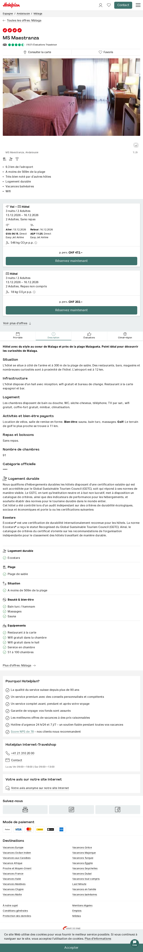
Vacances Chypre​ (13, 889)
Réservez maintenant (71, 261)
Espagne (8, 14)
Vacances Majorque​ (84, 853)
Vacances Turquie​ (82, 858)
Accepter (71, 947)
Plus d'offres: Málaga (17, 665)
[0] (108, 5)
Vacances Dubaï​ (82, 874)
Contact (123, 5)
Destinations (13, 840)
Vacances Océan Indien (17, 853)
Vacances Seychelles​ (85, 868)
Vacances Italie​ (12, 879)
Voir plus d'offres (15, 323)
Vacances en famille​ (84, 889)
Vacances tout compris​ (86, 879)
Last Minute (79, 884)
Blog (71, 809)
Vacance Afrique (12, 863)
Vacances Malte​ (12, 894)
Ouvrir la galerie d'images (136, 145)
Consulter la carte (39, 52)
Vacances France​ (13, 874)
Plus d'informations (98, 938)
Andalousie (23, 14)
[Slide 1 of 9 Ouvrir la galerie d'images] (71, 103)
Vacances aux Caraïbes (17, 858)
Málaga (38, 14)
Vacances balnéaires (84, 894)
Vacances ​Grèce (82, 847)
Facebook (117, 809)
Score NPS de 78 (22, 731)
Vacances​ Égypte (82, 863)
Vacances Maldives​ (14, 884)
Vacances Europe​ (13, 847)
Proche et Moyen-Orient (17, 868)
